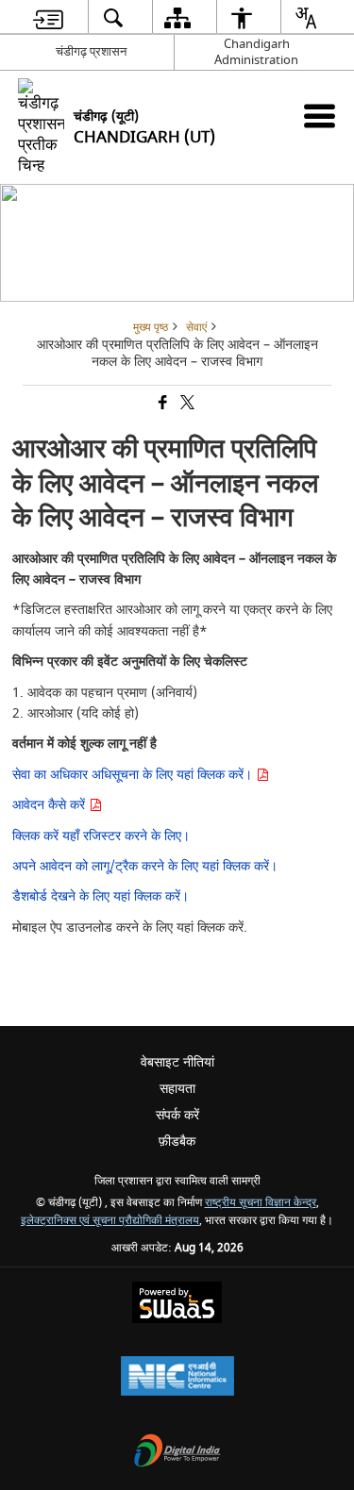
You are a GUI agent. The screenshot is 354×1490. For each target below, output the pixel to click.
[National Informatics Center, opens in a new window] (177, 1378)
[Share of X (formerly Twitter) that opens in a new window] (186, 404)
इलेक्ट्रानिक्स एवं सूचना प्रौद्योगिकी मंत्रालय (110, 1221)
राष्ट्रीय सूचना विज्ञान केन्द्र (260, 1203)
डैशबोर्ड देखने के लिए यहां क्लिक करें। (100, 896)
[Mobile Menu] (319, 115)
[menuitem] (48, 17)
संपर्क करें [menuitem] (177, 1115)
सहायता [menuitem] (177, 1089)
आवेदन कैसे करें (50, 805)
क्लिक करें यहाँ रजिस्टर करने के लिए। (101, 836)
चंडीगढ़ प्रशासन (91, 51)
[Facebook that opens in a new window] (161, 404)
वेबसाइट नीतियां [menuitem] (177, 1062)
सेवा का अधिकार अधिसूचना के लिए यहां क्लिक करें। (134, 775)
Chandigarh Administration (256, 52)
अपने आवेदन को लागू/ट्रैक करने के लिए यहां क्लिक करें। (145, 866)
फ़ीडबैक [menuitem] (177, 1141)
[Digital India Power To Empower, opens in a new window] (177, 1453)
